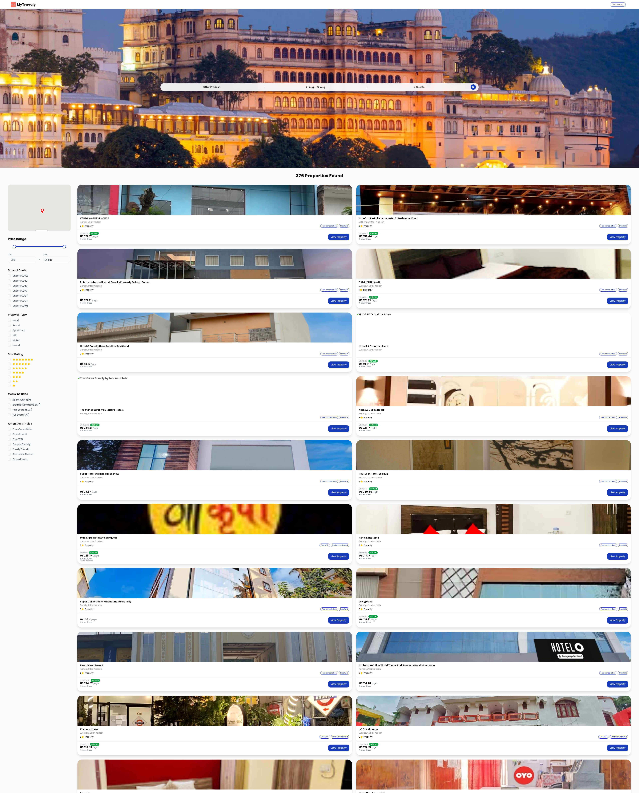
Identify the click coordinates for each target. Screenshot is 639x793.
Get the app (618, 4)
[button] (214, 200)
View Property (339, 237)
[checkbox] (9, 276)
